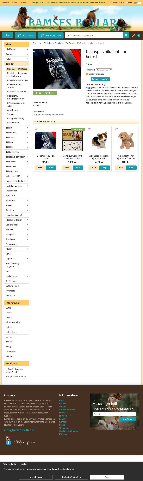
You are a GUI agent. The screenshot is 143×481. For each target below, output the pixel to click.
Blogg (8, 346)
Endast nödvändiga (71, 477)
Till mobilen (11, 166)
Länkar (9, 337)
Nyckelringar (12, 110)
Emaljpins (10, 234)
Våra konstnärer (13, 322)
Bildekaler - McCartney (17, 80)
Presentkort (11, 190)
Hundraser (11, 295)
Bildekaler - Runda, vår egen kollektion (16, 74)
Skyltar (9, 54)
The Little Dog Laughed (12, 265)
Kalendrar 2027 (13, 176)
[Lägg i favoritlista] (36, 129)
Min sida (10, 356)
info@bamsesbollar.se (16, 376)
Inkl (124, 3)
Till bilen (10, 64)
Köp (51, 167)
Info (40, 167)
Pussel (9, 205)
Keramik (9, 229)
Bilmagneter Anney (15, 118)
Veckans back (12, 224)
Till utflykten (12, 171)
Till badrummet (13, 152)
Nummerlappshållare (15, 181)
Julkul (8, 59)
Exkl (130, 3)
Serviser (9, 253)
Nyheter (9, 327)
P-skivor (10, 114)
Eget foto (10, 195)
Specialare (10, 239)
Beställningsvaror (14, 186)
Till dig (9, 127)
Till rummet (11, 161)
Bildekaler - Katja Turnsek (14, 86)
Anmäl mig (127, 419)
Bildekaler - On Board (16, 69)
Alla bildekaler (13, 122)
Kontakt (5, 3)
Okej (107, 477)
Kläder (9, 249)
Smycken (10, 210)
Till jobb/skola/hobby (15, 156)
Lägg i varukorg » (100, 79)
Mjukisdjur (11, 49)
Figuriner (10, 258)
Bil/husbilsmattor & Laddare (15, 104)
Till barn (9, 142)
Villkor (14, 3)
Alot (8, 271)
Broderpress (11, 244)
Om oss (23, 3)
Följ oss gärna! (24, 442)
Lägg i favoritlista (44, 93)
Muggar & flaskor (14, 220)
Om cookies (11, 351)
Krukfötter (11, 200)
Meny (7, 35)
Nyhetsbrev (11, 332)
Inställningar (36, 477)
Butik (8, 307)
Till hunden (11, 132)
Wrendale (10, 290)
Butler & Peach (13, 286)
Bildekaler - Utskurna (16, 91)
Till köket (10, 147)
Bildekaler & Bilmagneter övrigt (15, 97)
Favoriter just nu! (14, 215)
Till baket (10, 137)
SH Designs (11, 281)
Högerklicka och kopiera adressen (48, 114)
